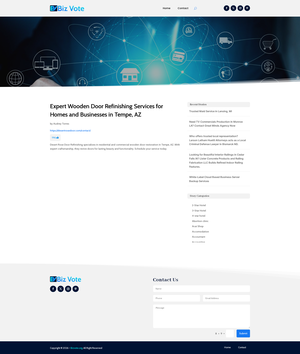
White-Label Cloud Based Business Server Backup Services (214, 179)
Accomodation (200, 231)
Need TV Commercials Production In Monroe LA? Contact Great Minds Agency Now (216, 123)
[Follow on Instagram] (240, 8)
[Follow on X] (233, 8)
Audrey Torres (61, 123)
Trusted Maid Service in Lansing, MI (210, 111)
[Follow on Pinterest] (247, 8)
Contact (183, 8)
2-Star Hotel (199, 205)
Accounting (198, 242)
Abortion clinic (200, 221)
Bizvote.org (76, 348)
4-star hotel (198, 215)
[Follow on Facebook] (226, 8)
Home (166, 8)
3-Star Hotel (199, 210)
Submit (243, 333)
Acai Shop (197, 226)
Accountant (198, 236)
